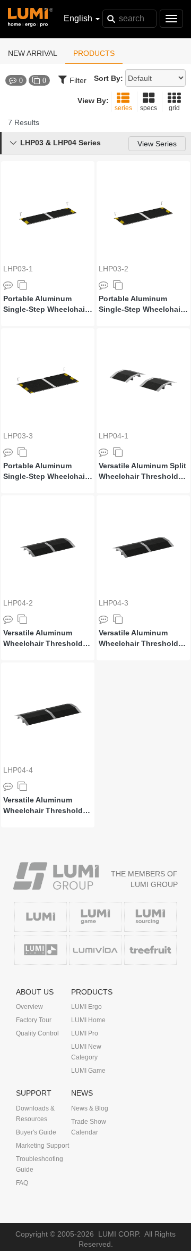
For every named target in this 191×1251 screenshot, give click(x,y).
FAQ (22, 1183)
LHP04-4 (18, 770)
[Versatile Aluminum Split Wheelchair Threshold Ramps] (143, 380)
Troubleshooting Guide (39, 1164)
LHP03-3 (18, 436)
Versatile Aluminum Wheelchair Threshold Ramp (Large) (43, 806)
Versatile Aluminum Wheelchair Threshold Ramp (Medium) (138, 638)
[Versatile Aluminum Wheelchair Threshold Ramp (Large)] (47, 714)
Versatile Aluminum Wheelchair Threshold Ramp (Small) (43, 638)
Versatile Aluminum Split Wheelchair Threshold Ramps (142, 471)
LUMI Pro (84, 1033)
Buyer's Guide (36, 1132)
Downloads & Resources (35, 1114)
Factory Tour (33, 1020)
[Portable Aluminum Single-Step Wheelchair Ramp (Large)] (47, 380)
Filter (78, 80)
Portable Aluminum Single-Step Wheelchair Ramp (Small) (45, 304)
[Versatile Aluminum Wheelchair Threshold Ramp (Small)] (47, 547)
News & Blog (89, 1108)
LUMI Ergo (86, 1006)
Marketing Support (42, 1145)
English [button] (79, 18)
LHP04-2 (18, 603)
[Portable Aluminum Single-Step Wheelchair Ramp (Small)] (47, 213)
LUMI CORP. (119, 1234)
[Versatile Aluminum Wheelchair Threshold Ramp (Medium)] (143, 547)
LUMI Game (88, 1070)
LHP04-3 (113, 603)
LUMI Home (88, 1020)
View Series (157, 143)
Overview (29, 1006)
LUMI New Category (86, 1052)
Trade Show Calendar (88, 1127)
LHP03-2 (113, 268)
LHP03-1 (18, 268)
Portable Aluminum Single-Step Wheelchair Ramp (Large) (45, 471)
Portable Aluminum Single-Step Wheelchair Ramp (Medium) (141, 304)
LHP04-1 (113, 436)
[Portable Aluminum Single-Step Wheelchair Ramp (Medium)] (143, 213)
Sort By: (108, 78)
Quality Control (37, 1033)
